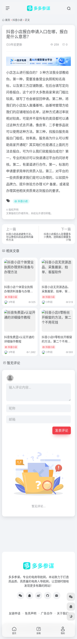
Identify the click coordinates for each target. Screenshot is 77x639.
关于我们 (62, 613)
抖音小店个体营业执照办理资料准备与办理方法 (18, 291)
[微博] (38, 595)
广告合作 (46, 613)
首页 (7, 20)
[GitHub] (47, 595)
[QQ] (29, 595)
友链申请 (14, 613)
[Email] (56, 595)
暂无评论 (13, 362)
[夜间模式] (71, 616)
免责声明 (30, 613)
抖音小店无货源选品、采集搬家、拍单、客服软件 (56, 291)
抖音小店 (17, 20)
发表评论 (61, 430)
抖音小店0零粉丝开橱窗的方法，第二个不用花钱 (57, 341)
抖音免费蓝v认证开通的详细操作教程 (19, 339)
